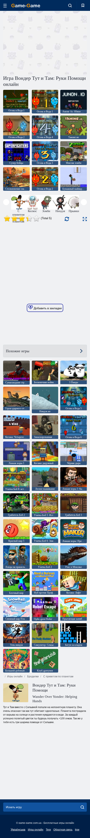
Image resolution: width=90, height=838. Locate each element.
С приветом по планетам (58, 676)
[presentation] (6, 202)
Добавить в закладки (47, 308)
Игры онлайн (15, 676)
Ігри (77, 829)
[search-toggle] (70, 5)
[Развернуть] (85, 219)
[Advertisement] (38, 42)
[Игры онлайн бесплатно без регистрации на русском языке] (25, 5)
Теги (48, 829)
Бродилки (33, 676)
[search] (82, 807)
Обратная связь (62, 829)
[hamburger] (5, 6)
